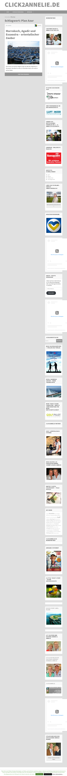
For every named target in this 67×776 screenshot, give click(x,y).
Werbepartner (50, 533)
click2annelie (50, 683)
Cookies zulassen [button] (39, 774)
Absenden (51, 293)
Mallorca (59, 521)
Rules (51, 528)
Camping (52, 515)
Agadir (47, 513)
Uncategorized (51, 179)
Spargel (47, 530)
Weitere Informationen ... (57, 774)
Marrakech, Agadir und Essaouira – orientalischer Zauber (22, 34)
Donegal (55, 515)
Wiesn (58, 533)
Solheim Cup (58, 528)
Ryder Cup (54, 528)
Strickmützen (56, 530)
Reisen (49, 176)
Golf (49, 175)
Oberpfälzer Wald (53, 525)
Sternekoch (51, 530)
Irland (47, 521)
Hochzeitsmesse (57, 519)
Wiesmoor (55, 533)
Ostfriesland (49, 527)
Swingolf (47, 531)
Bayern (56, 513)
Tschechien (55, 531)
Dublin (58, 515)
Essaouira (55, 517)
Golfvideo (48, 519)
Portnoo (54, 527)
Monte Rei (56, 522)
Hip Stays (52, 519)
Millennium (52, 522)
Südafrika (51, 531)
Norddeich (56, 524)
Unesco (59, 531)
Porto (57, 527)
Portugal (48, 528)
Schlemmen (50, 178)
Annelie (39, 25)
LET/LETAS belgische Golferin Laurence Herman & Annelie (52, 659)
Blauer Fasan (48, 515)
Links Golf (55, 521)
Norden (48, 525)
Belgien (58, 513)
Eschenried (51, 517)
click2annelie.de (32, 4)
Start (7, 12)
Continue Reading (23, 74)
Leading (51, 521)
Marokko (48, 522)
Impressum (29, 12)
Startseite (7, 17)
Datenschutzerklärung (18, 12)
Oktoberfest (59, 525)
